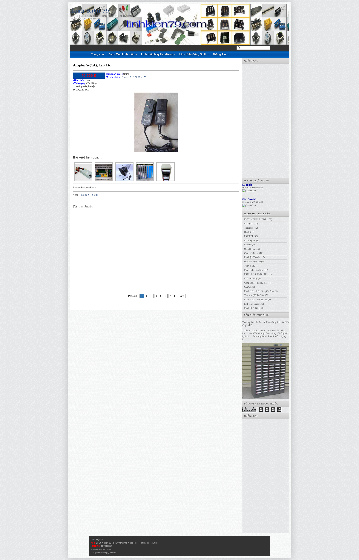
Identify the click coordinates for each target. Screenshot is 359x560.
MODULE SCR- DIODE (255, 274)
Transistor (248, 228)
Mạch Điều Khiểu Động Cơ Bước (259, 291)
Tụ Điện (247, 265)
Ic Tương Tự (250, 240)
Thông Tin (219, 54)
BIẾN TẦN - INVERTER (255, 299)
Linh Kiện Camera (252, 304)
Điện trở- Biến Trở (252, 261)
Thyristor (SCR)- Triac (254, 295)
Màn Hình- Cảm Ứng (253, 270)
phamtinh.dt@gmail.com (106, 552)
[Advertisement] (270, 120)
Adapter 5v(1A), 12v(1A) (92, 65)
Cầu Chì (247, 287)
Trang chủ (97, 54)
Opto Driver (249, 249)
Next (182, 296)
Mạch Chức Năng (252, 308)
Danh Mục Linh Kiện (121, 54)
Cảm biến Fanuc (251, 253)
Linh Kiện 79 (90, 10)
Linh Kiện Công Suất (192, 54)
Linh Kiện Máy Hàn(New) (157, 54)
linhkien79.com (105, 549)
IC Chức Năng (250, 278)
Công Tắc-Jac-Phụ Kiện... (255, 282)
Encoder (247, 244)
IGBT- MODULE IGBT (255, 219)
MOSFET (248, 236)
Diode (247, 232)
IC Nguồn (248, 223)
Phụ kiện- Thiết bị (89, 195)
